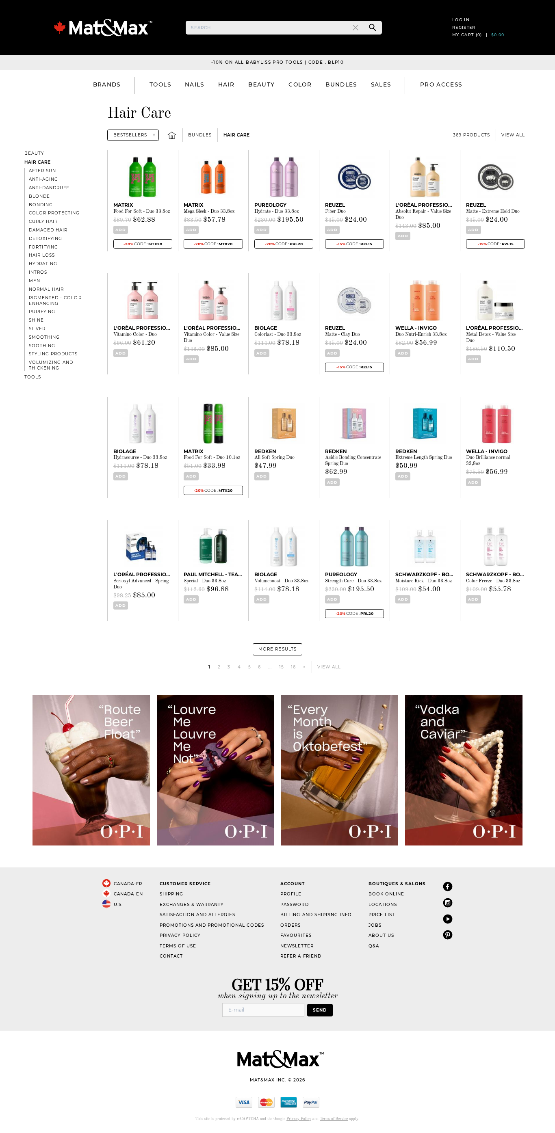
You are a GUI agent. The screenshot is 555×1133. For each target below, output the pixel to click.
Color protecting (54, 213)
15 (281, 667)
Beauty (34, 153)
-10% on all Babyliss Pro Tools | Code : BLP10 (277, 62)
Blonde (39, 196)
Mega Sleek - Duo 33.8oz (209, 211)
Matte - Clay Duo (342, 334)
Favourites (295, 935)
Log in (461, 19)
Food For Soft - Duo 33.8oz (141, 211)
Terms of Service (334, 1119)
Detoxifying (45, 238)
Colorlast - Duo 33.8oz (277, 334)
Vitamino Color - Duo (135, 334)
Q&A (374, 946)
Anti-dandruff (49, 187)
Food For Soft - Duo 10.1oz (212, 457)
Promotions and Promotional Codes (212, 925)
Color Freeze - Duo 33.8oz (493, 581)
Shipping (171, 894)
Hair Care (236, 135)
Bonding (41, 205)
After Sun (42, 170)
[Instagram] (447, 902)
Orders (290, 925)
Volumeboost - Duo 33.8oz (281, 581)
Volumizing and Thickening (51, 365)
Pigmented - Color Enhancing (55, 300)
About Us (381, 935)
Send (320, 1010)
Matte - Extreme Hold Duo (493, 211)
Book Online (386, 894)
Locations (383, 904)
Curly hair (43, 221)
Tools (32, 377)
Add (120, 229)
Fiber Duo (335, 211)
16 (293, 667)
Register (464, 27)
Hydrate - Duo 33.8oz (276, 211)
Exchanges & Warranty (192, 904)
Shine (36, 320)
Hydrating (43, 263)
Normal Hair (46, 289)
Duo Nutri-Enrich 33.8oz (421, 334)
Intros (38, 272)
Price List (382, 914)
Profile (290, 894)
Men (34, 280)
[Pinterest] (447, 934)
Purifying (42, 311)
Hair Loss (42, 255)
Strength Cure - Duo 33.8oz (353, 581)
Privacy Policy (180, 935)
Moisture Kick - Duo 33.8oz (423, 581)
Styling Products (53, 354)
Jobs (375, 925)
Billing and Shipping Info (316, 914)
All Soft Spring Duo (274, 457)
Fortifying (43, 247)
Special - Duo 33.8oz (205, 581)
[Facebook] (447, 886)
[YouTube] (447, 918)
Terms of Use (178, 946)
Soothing (42, 345)
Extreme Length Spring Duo (423, 457)
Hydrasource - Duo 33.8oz (140, 457)
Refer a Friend (300, 956)
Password (294, 904)
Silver (37, 328)
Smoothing (44, 337)
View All (513, 135)
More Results (277, 649)
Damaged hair (48, 230)
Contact (171, 956)
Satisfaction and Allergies (198, 914)
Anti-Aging (43, 179)
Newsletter (296, 946)
